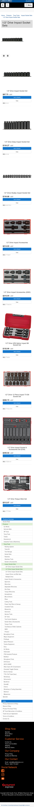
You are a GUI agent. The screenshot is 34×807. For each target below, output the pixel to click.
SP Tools (6, 532)
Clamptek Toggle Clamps (11, 669)
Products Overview (8, 519)
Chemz (6, 687)
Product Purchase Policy (10, 709)
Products (5, 524)
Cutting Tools (8, 602)
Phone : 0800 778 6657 (11, 764)
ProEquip (6, 639)
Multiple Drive (9, 577)
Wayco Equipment (9, 637)
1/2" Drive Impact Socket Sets (14, 569)
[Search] (7, 5)
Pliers (6, 599)
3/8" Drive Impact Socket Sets (14, 567)
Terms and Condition (11, 744)
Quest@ (6, 684)
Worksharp (7, 677)
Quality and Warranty (11, 756)
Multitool (6, 657)
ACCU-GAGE (7, 664)
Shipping (7, 746)
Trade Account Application (10, 714)
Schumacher (7, 679)
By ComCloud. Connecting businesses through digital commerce (15, 805)
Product (7, 632)
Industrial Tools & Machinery (12, 542)
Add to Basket (17, 97)
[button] (4, 55)
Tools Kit (7, 549)
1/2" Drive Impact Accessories (17, 242)
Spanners (7, 582)
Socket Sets (8, 554)
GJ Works (6, 527)
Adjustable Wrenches (11, 587)
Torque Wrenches (10, 592)
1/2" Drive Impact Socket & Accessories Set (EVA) (17, 448)
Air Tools (7, 617)
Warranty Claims (9, 747)
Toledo (6, 537)
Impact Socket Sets (10, 564)
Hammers (7, 612)
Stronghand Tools (9, 659)
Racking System (9, 547)
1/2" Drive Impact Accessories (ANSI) (17, 292)
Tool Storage (8, 552)
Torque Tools (8, 624)
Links (4, 701)
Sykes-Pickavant (8, 642)
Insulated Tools (9, 607)
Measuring (8, 609)
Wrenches (7, 584)
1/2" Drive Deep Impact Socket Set (17, 142)
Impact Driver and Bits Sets (13, 574)
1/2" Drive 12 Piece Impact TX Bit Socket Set (17, 395)
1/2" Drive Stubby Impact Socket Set (17, 193)
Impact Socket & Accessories (13, 579)
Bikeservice (7, 694)
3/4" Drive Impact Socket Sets (14, 572)
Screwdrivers (8, 594)
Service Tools (8, 614)
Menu (29, 5)
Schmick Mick (8, 529)
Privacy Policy (9, 754)
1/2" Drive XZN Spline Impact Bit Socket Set (17, 344)
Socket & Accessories (11, 562)
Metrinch (6, 692)
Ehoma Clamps (8, 672)
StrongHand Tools (9, 634)
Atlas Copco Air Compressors (12, 667)
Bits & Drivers (8, 597)
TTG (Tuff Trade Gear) (10, 674)
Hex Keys (7, 589)
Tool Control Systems (11, 619)
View (17, 101)
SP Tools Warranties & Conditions (12, 711)
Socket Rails (6, 522)
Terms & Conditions (8, 716)
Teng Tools (7, 534)
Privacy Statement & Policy (10, 704)
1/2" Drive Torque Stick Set (17, 499)
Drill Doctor (7, 662)
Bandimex (6, 682)
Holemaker (7, 652)
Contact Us (6, 719)
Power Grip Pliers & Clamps (12, 604)
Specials (5, 697)
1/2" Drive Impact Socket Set (17, 91)
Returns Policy (7, 706)
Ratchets (7, 557)
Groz (5, 647)
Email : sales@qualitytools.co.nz (14, 762)
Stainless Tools (9, 559)
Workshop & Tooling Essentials (12, 689)
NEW (6, 629)
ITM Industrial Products (10, 654)
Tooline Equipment (9, 644)
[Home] (2, 5)
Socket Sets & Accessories (12, 622)
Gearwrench (7, 539)
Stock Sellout (8, 734)
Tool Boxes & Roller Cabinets (13, 627)
